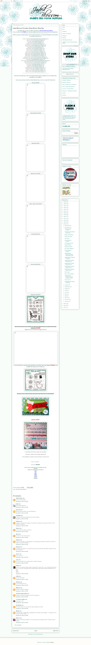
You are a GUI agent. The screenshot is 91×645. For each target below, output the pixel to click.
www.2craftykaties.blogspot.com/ (38, 48)
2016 (65, 220)
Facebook (64, 31)
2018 (65, 216)
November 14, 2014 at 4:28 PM (22, 518)
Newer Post (16, 630)
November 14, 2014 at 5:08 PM (22, 563)
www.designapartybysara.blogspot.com (38, 44)
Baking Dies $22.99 (35, 143)
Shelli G (17, 528)
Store (63, 29)
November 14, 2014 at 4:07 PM (22, 501)
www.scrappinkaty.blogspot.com (38, 41)
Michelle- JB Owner (66, 82)
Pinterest (64, 37)
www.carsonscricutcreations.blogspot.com (39, 57)
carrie (17, 559)
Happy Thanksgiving (69, 234)
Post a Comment (18, 625)
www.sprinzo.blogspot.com (38, 42)
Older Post (55, 630)
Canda (35, 478)
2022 (65, 209)
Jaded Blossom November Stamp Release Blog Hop (69, 254)
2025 (65, 203)
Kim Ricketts (18, 605)
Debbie (17, 565)
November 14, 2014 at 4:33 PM (22, 525)
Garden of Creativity (66, 33)
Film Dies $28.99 (35, 82)
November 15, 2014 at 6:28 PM (22, 608)
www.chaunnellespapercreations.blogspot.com (39, 58)
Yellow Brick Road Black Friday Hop (70, 232)
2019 (65, 214)
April (66, 295)
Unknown (18, 521)
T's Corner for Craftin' (20, 599)
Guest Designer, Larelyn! (68, 229)
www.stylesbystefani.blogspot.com (39, 71)
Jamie (35, 470)
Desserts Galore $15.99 (35, 264)
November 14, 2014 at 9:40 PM (22, 596)
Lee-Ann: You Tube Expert (67, 88)
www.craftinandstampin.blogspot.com (38, 46)
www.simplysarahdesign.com (38, 47)
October (67, 284)
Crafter (17, 576)
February (67, 299)
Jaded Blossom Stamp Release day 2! (69, 267)
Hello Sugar (67, 272)
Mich (35, 468)
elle (36, 468)
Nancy (17, 534)
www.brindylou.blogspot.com (38, 49)
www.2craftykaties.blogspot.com (38, 65)
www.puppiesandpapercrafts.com (38, 64)
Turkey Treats (67, 279)
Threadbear (18, 515)
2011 (65, 307)
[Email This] (27, 487)
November (67, 227)
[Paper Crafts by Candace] (70, 180)
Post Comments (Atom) (38, 634)
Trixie (35, 477)
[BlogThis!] (28, 487)
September (67, 286)
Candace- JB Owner (66, 80)
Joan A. (17, 553)
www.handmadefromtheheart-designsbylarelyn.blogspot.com (38, 60)
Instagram (64, 35)
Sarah (17, 503)
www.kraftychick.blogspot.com (41, 61)
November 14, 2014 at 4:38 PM (22, 537)
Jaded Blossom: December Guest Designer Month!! (69, 276)
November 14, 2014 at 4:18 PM (22, 507)
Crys (35, 476)
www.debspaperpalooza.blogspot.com (38, 55)
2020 (65, 212)
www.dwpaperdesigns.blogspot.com (38, 59)
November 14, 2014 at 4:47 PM (22, 544)
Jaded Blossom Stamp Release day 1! (69, 270)
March (66, 297)
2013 (65, 303)
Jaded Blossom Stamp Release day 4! (69, 261)
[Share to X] (30, 487)
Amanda (64, 95)
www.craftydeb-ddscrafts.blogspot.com (38, 54)
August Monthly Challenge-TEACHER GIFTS (68, 69)
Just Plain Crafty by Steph (21, 593)
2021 (65, 211)
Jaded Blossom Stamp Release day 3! (69, 264)
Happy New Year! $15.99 (35, 294)
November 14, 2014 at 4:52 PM (22, 551)
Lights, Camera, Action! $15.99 (36, 203)
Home (35, 630)
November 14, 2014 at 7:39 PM (22, 585)
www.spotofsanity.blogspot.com (38, 43)
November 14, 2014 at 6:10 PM (22, 573)
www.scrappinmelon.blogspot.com (39, 67)
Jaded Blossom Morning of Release (70, 258)
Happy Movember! (68, 246)
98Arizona (18, 587)
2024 (65, 205)
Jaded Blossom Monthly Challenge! (70, 282)
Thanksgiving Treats (69, 243)
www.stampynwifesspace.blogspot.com (38, 63)
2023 (65, 207)
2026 (65, 202)
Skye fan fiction (19, 498)
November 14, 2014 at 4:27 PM (22, 513)
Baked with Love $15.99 (35, 173)
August (66, 288)
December (67, 225)
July (66, 290)
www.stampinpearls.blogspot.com (38, 69)
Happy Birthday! (68, 244)
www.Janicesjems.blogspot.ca (39, 40)
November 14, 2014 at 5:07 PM (22, 557)
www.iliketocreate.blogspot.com (39, 50)
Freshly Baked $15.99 (35, 234)
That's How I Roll (68, 236)
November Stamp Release (21, 489)
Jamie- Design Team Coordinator (69, 84)
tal (36, 476)
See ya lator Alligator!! (69, 248)
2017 (65, 218)
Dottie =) (17, 617)
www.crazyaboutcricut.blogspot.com (39, 52)
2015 (65, 222)
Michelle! (38, 464)
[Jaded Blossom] (70, 74)
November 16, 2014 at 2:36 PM (22, 615)
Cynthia (63, 93)
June (66, 292)
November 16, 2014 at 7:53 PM (22, 622)
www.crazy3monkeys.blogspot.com (39, 70)
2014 (65, 223)
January (67, 301)
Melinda (17, 610)
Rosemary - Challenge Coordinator (69, 90)
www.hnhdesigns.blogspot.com (38, 66)
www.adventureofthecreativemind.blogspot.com (39, 38)
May (66, 294)
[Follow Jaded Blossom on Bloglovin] (68, 138)
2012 (65, 305)
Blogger (52, 642)
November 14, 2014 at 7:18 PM (22, 579)
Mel (35, 471)
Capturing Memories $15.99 (35, 113)
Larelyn (29, 469)
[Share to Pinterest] (32, 487)
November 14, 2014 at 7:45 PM (22, 591)
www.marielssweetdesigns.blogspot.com (38, 53)
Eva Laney (18, 509)
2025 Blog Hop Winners (67, 39)
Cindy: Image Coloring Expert (68, 86)
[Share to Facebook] (31, 487)
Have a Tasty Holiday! (69, 273)
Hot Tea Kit (67, 238)
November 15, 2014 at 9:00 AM (22, 602)
